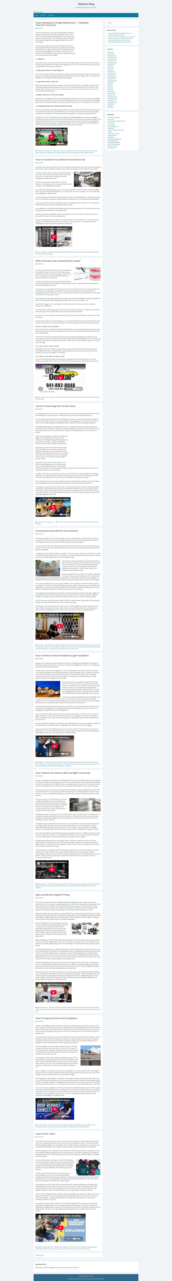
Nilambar (101, 1279)
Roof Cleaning (80, 152)
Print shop (85, 1009)
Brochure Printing (71, 1007)
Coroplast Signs (91, 1007)
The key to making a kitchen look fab (46, 173)
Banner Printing (55, 1007)
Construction (40, 522)
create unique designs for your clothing (55, 1141)
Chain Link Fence (75, 645)
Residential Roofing (79, 1125)
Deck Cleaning (85, 151)
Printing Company (93, 1009)
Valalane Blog (86, 4)
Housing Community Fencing (67, 647)
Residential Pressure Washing (69, 152)
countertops (48, 790)
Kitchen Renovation (89, 886)
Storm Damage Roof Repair (82, 1127)
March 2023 (111, 54)
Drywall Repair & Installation (54, 764)
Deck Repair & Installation (88, 762)
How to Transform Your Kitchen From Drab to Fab (60, 159)
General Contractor (80, 252)
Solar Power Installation (69, 1127)
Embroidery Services (45, 1249)
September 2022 (112, 63)
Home (36, 15)
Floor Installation (66, 764)
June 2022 (111, 68)
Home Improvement (42, 252)
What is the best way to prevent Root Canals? (58, 260)
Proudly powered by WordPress (76, 1279)
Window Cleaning (89, 152)
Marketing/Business (113, 141)
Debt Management (113, 126)
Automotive (111, 119)
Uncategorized (40, 762)
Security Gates (61, 648)
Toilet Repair (68, 766)
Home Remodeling (90, 252)
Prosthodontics (89, 397)
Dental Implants (58, 397)
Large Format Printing (59, 1009)
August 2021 (111, 82)
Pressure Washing (56, 152)
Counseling (111, 124)
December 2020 (112, 97)
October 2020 (112, 100)
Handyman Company (90, 764)
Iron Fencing (78, 647)
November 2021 (112, 77)
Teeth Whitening (39, 399)
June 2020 (111, 107)
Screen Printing (80, 1249)
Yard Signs (87, 1249)
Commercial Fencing (84, 645)
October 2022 (112, 61)
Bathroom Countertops (56, 252)
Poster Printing (78, 1009)
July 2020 (110, 105)
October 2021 (112, 79)
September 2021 (112, 80)
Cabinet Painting (52, 762)
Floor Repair (74, 764)
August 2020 (111, 104)
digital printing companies (72, 906)
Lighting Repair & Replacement (48, 766)
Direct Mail (42, 1009)
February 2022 (112, 73)
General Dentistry (80, 397)
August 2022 (111, 64)
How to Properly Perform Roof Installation (56, 1018)
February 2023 (112, 55)
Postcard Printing (70, 1009)
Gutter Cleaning (39, 152)
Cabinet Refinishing (61, 762)
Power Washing (48, 152)
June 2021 (111, 86)
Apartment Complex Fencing (63, 645)
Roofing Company (47, 1127)
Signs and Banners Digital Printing (52, 894)
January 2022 (111, 75)
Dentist (64, 397)
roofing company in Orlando (62, 1093)
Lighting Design (112, 135)
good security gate (42, 600)
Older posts (39, 1255)
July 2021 (110, 84)
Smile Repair (97, 397)
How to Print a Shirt (45, 1133)
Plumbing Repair (60, 766)
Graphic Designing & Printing (116, 130)
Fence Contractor (45, 647)
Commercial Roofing (56, 1125)
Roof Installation (88, 1125)
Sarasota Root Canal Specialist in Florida (47, 294)
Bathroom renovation (80, 884)
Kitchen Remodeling (47, 254)
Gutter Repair (81, 764)
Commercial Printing (82, 1007)
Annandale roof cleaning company (54, 113)
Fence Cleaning (93, 151)
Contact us (51, 15)
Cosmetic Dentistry (48, 397)
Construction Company (63, 522)
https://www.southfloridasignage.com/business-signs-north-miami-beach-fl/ (57, 1267)
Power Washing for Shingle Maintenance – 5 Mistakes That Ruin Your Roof (62, 24)
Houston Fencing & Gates (42, 548)
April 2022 (111, 70)
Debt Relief (111, 128)
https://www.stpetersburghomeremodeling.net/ (58, 223)
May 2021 (110, 88)
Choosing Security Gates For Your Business (56, 530)
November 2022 (112, 59)
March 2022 (111, 72)
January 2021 (111, 95)
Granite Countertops (47, 886)
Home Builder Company (86, 522)
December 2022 (112, 57)
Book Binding (63, 1007)
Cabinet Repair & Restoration (74, 762)
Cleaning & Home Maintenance (44, 151)
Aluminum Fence (51, 645)
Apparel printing (61, 1247)
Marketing (39, 1247)
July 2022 (110, 66)
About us (43, 15)
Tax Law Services (112, 146)
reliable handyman (70, 733)
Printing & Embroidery (42, 1007)
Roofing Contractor (57, 1127)
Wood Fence (75, 648)
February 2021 (112, 93)
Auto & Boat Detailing (114, 117)
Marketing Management (114, 139)
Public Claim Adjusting (114, 144)
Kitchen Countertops (68, 886)
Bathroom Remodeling (69, 252)
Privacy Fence (84, 647)
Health (38, 397)
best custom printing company (56, 923)
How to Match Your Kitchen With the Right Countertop (62, 772)
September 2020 (112, 102)
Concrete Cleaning (76, 151)
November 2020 (112, 98)
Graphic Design (50, 1009)
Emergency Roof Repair (67, 1125)
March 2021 (111, 91)
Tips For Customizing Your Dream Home (55, 405)
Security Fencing (54, 648)
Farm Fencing (93, 645)
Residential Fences (44, 648)
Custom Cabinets (91, 884)
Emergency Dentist (71, 397)
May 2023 (110, 52)
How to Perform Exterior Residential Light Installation (62, 655)
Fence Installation (54, 647)
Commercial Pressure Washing (63, 151)
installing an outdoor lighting (53, 663)
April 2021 (111, 89)
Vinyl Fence (69, 648)
